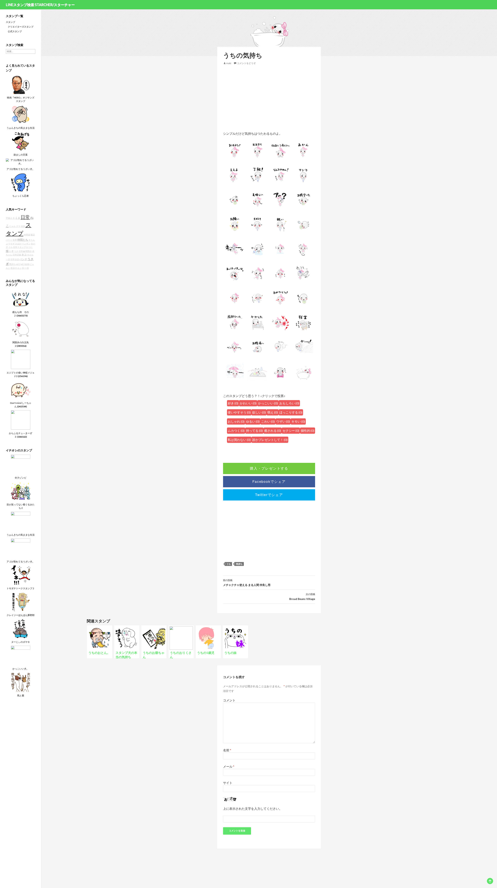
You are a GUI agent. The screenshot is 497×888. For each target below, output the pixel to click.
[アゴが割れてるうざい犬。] (20, 161)
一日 (8, 259)
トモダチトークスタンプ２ (21, 588)
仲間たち (22, 239)
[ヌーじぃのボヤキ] (20, 628)
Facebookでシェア (269, 481)
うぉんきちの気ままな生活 (21, 127)
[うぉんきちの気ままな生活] (20, 114)
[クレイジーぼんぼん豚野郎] (20, 601)
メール (228, 766)
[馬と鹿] (20, 681)
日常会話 (14, 259)
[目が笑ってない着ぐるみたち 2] (20, 490)
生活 (12, 268)
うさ (16, 251)
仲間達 (27, 234)
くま (17, 217)
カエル (30, 254)
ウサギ (11, 243)
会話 (23, 226)
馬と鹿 (20, 695)
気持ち (239, 564)
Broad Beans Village (302, 596)
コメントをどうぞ (246, 63)
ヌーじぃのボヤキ (20, 641)
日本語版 (17, 254)
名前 (227, 750)
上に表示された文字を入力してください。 (252, 808)
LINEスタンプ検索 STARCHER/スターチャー (40, 5)
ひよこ (18, 268)
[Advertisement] (269, 98)
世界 (15, 240)
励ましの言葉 (21, 154)
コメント (229, 700)
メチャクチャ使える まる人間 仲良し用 (246, 582)
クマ (18, 226)
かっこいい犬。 (20, 668)
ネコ (24, 254)
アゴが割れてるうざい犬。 (21, 169)
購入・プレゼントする (269, 468)
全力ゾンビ (20, 477)
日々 (24, 268)
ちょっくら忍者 (20, 195)
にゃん (12, 226)
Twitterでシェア (269, 494)
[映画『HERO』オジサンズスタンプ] (20, 84)
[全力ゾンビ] (20, 464)
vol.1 (23, 264)
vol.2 (18, 264)
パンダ (23, 259)
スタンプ (10, 22)
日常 (25, 217)
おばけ (18, 243)
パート (9, 240)
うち (228, 564)
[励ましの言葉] (20, 141)
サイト (227, 783)
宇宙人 (9, 218)
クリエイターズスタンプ (20, 26)
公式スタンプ (15, 31)
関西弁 (28, 251)
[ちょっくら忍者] (20, 182)
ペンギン (26, 243)
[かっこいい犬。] (20, 655)
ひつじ (29, 247)
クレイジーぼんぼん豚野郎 (21, 615)
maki (228, 63)
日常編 (22, 251)
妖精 (27, 264)
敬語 (32, 234)
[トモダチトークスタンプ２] (20, 574)
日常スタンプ (19, 247)
